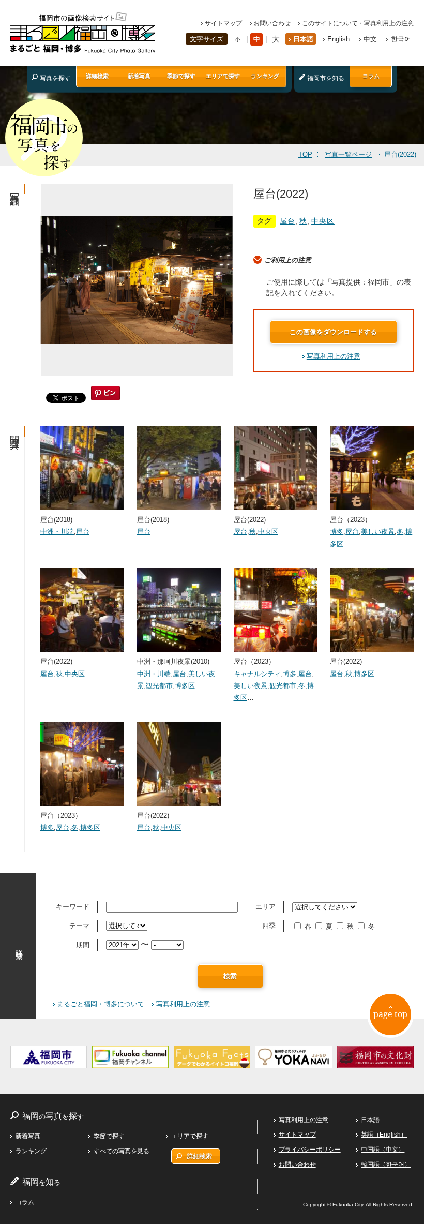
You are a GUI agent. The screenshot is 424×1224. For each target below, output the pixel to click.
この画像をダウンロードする (333, 332)
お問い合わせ (272, 23)
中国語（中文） (382, 1149)
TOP (305, 154)
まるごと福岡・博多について (100, 1004)
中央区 (323, 221)
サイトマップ (223, 23)
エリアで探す (223, 76)
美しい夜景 (378, 531)
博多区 (185, 686)
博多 (336, 531)
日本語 (303, 39)
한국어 (401, 39)
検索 (230, 976)
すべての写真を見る (121, 1151)
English (338, 39)
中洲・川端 (57, 531)
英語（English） (384, 1134)
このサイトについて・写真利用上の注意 (358, 23)
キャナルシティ (257, 674)
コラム (371, 76)
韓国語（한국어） (386, 1164)
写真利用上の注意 (333, 356)
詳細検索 (97, 76)
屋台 (287, 221)
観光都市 (159, 686)
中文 (370, 39)
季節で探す (181, 76)
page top (390, 1014)
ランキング (265, 76)
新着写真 (139, 76)
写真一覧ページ (348, 154)
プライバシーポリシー (310, 1149)
